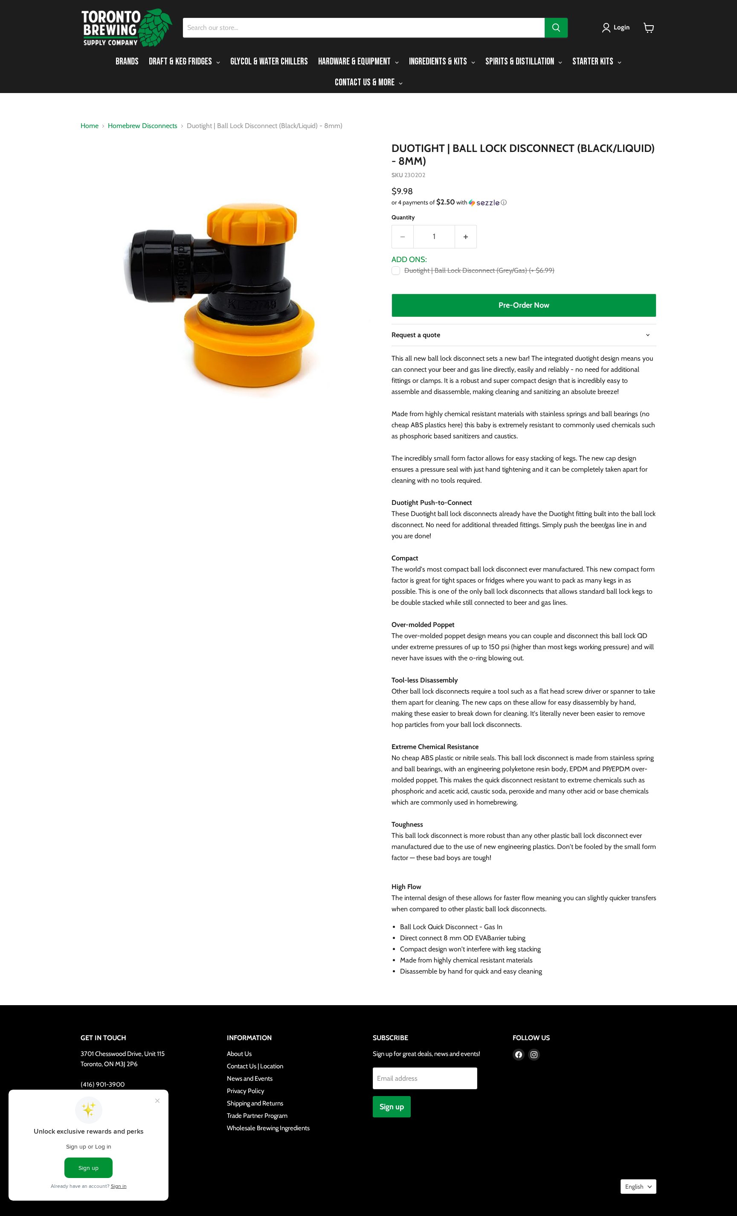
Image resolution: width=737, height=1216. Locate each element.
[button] (617, 28)
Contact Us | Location (255, 1066)
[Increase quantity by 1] (466, 236)
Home (90, 126)
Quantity (403, 217)
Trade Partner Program (257, 1116)
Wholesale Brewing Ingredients (268, 1128)
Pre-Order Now (524, 305)
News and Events (250, 1078)
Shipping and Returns (255, 1103)
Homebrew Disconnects (142, 126)
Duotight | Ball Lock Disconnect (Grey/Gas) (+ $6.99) (479, 270)
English (634, 1186)
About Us (239, 1054)
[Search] (556, 28)
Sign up (392, 1106)
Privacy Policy (245, 1091)
